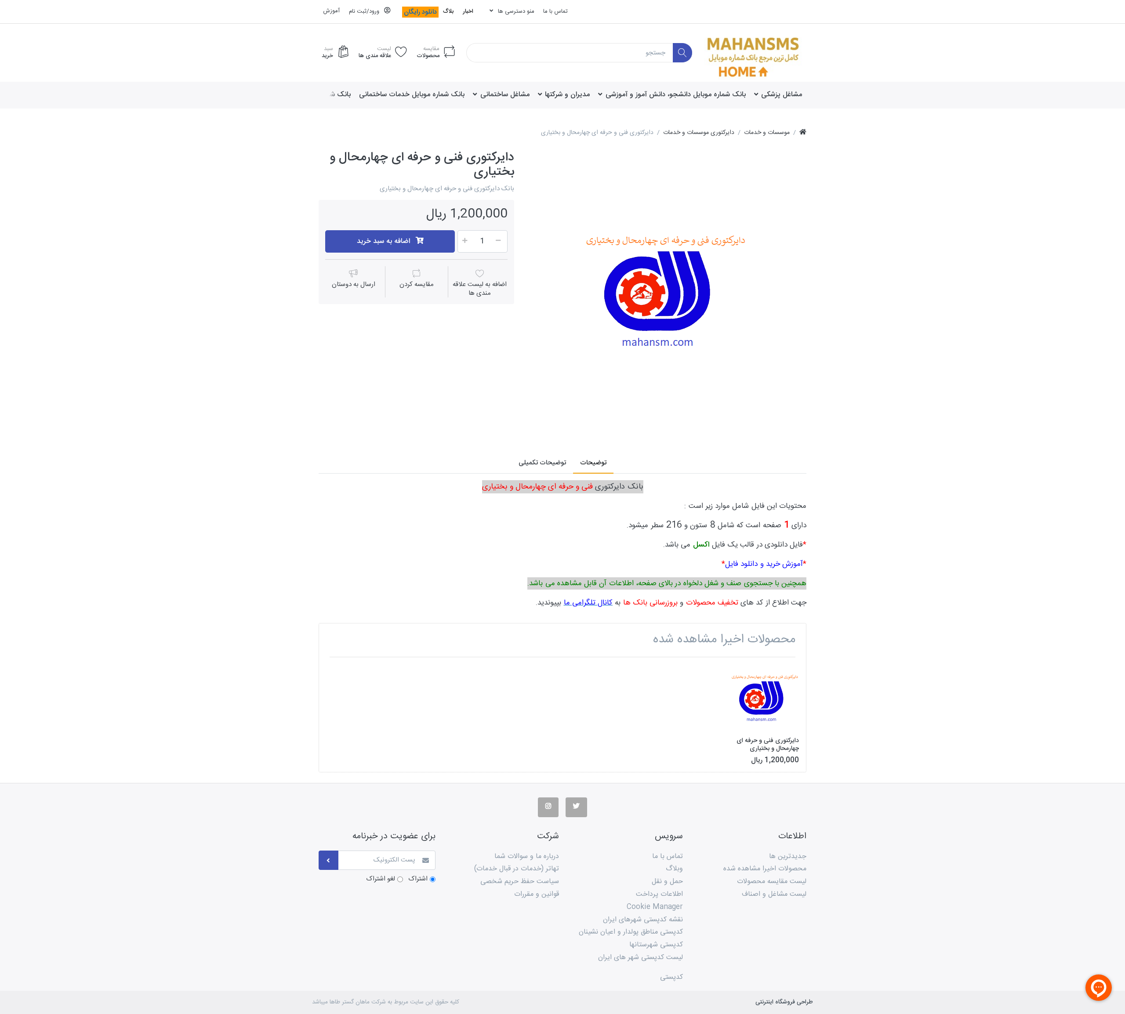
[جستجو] (683, 53)
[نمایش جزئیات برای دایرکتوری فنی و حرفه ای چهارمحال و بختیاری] (765, 697)
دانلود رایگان (420, 12)
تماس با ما (555, 11)
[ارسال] (328, 860)
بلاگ (448, 11)
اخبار (468, 11)
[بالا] (802, 133)
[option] (666, 290)
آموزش (331, 11)
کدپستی (671, 977)
